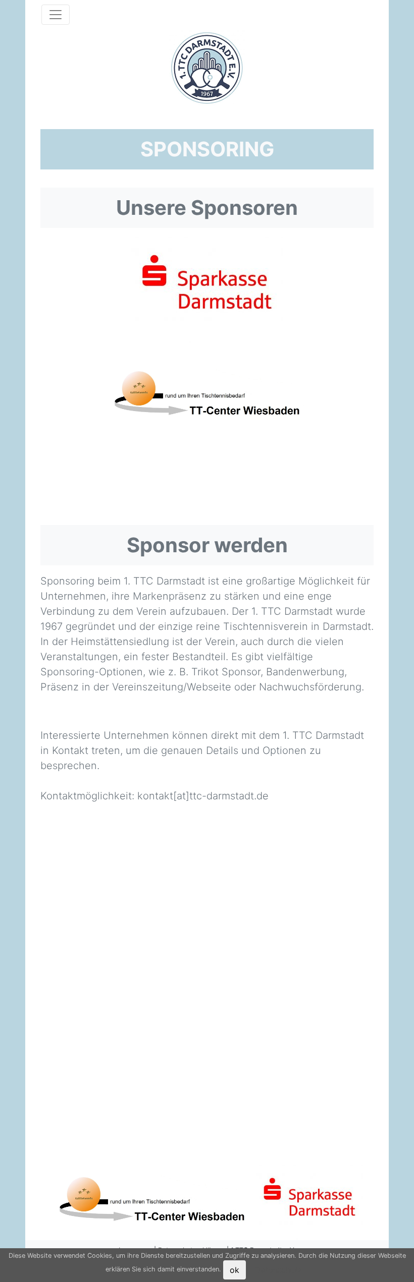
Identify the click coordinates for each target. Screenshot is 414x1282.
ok (234, 1270)
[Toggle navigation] (55, 15)
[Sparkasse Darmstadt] (207, 289)
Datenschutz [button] (278, 1270)
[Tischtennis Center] (207, 396)
